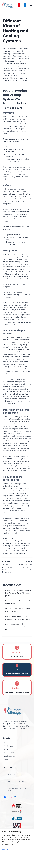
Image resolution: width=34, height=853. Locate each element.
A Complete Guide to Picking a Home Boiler (25, 566)
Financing (6, 749)
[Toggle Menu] (30, 5)
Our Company (8, 746)
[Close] (32, 830)
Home (5, 742)
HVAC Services (8, 753)
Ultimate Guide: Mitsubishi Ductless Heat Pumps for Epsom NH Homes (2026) (18, 593)
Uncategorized (7, 17)
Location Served (9, 756)
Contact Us (7, 759)
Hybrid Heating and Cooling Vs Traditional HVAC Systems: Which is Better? (17, 627)
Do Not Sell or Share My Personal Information (13, 848)
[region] (17, 840)
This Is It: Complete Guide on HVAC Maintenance (8, 567)
